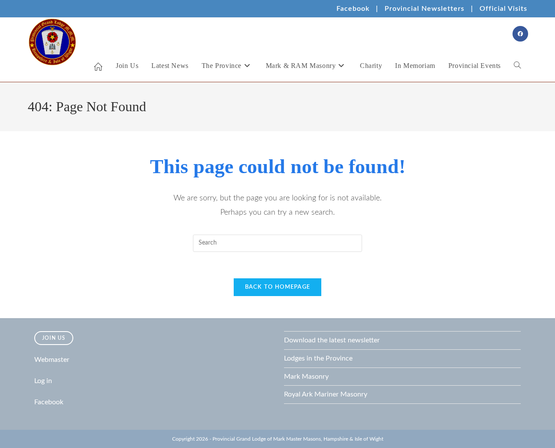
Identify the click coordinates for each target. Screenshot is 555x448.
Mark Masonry (306, 376)
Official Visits (503, 8)
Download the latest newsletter (332, 340)
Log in (43, 380)
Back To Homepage (277, 287)
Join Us (53, 338)
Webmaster (51, 359)
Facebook (352, 8)
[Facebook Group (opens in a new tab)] (520, 34)
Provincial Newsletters (424, 8)
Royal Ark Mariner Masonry (325, 394)
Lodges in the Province (318, 358)
